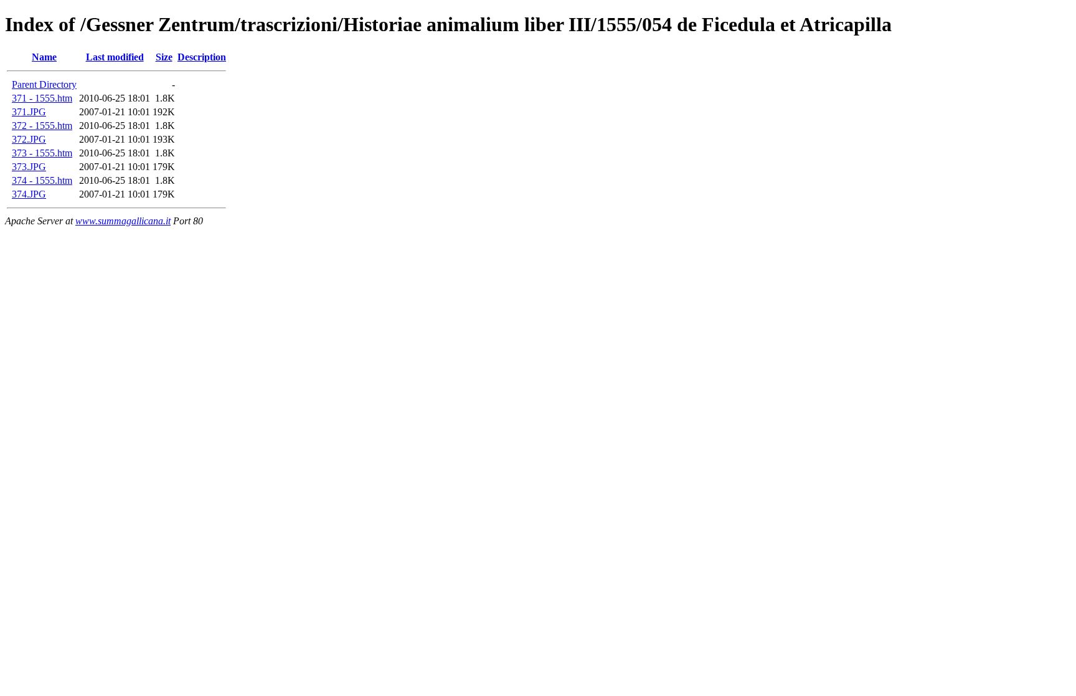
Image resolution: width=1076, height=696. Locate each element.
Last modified (115, 57)
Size (164, 57)
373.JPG (29, 166)
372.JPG (29, 139)
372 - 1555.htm (42, 125)
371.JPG (29, 112)
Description (201, 57)
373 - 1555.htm (42, 153)
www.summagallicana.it (123, 221)
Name (44, 57)
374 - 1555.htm (42, 180)
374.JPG (29, 194)
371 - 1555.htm (42, 98)
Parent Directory (44, 84)
